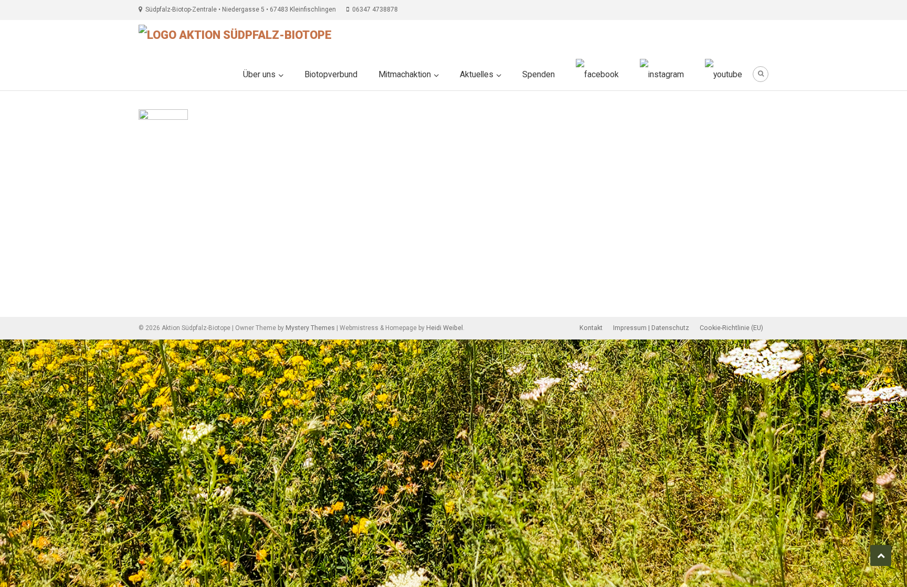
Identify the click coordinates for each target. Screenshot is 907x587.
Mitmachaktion (404, 74)
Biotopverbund (330, 74)
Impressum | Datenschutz (651, 328)
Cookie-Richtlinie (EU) (731, 328)
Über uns (259, 74)
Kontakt (591, 328)
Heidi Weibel (444, 328)
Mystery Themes (310, 328)
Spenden (538, 74)
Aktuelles (476, 74)
